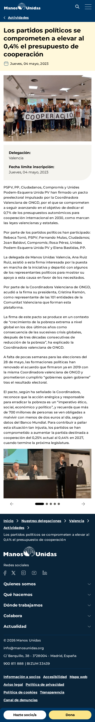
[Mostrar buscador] (76, 7)
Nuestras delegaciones (41, 521)
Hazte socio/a (24, 715)
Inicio (8, 521)
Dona (70, 715)
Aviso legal (13, 684)
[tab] (39, 504)
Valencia (76, 521)
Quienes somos (20, 584)
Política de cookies (20, 692)
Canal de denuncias (21, 700)
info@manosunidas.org (24, 648)
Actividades (18, 17)
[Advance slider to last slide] (12, 504)
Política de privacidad (45, 684)
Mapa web (78, 677)
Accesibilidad (55, 677)
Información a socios (22, 677)
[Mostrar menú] (87, 6)
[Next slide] (83, 504)
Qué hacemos (18, 594)
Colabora (13, 615)
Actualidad (15, 626)
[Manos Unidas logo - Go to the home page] (22, 8)
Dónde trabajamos (23, 605)
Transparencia (52, 692)
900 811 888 (14, 663)
